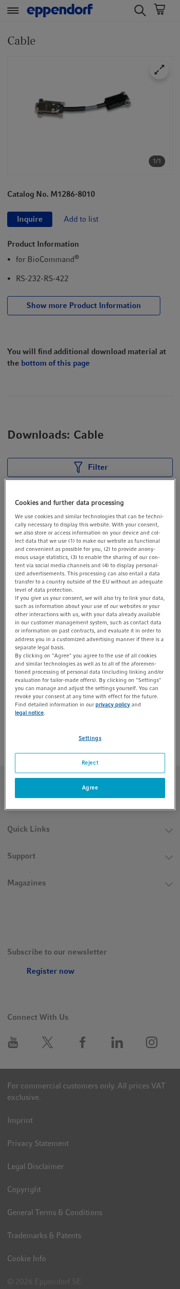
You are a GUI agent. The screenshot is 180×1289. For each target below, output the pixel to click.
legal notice (29, 712)
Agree (90, 787)
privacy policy (113, 704)
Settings (90, 738)
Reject (90, 762)
